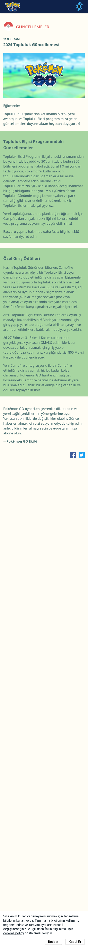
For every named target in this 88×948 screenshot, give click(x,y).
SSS (76, 231)
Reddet (53, 942)
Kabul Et (75, 942)
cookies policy (13, 933)
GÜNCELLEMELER (32, 26)
